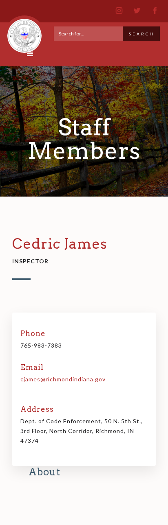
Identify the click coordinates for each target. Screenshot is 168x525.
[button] (30, 54)
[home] (22, 32)
